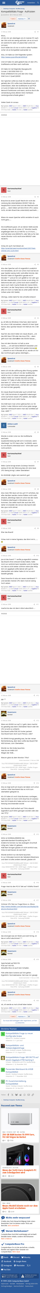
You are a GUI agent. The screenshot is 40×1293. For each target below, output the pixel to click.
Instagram (8, 1265)
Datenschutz (29, 1286)
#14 (37, 783)
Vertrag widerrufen (32, 1284)
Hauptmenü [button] (3, 3)
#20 (37, 1001)
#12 (37, 695)
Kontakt (12, 1284)
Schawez (8, 1062)
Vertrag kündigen (6, 1286)
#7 (38, 462)
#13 (37, 720)
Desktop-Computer (19, 1038)
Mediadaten (20, 1284)
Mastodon (21, 1265)
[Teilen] (35, 32)
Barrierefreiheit (19, 1286)
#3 (38, 264)
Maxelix (8, 1074)
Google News (21, 1261)
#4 (38, 318)
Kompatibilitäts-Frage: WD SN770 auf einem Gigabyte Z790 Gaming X (22, 1058)
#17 (37, 900)
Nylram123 (9, 1038)
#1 (38, 32)
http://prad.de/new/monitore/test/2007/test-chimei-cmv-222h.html (18, 249)
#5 (38, 367)
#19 (37, 959)
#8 (38, 489)
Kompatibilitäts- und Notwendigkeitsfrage (15, 1046)
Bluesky (27, 1257)
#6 (38, 432)
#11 (37, 604)
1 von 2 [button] (13, 19)
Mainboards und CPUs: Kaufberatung (23, 1062)
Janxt (7, 1050)
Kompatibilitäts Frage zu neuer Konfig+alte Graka (19, 1034)
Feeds (6, 1257)
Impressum (4, 1284)
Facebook (7, 1261)
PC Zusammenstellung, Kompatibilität (16, 1082)
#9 (38, 528)
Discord (16, 1257)
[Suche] (38, 3)
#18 (37, 932)
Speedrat (6, 15)
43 (5, 1212)
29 (5, 1176)
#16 (37, 883)
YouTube (7, 1270)
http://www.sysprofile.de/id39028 (14, 57)
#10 (37, 556)
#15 (37, 834)
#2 (38, 197)
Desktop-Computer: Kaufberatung (20, 1050)
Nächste (21, 19)
